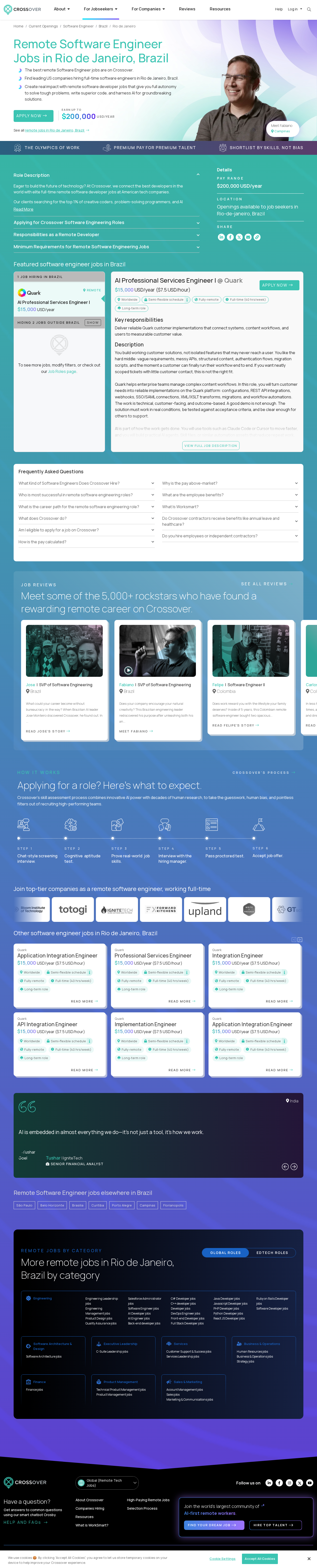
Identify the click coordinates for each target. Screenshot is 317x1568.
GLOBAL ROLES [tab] (225, 1252)
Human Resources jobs (252, 1351)
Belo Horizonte (52, 1205)
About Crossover (90, 1500)
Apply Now (275, 285)
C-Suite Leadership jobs (112, 1351)
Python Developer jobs (228, 1313)
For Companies (146, 9)
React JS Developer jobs (229, 1318)
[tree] (87, 512)
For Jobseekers (99, 9)
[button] (107, 175)
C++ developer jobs (183, 1303)
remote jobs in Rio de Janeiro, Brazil (55, 130)
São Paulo (24, 1205)
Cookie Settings (223, 1558)
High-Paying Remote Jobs (148, 1500)
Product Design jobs (98, 1318)
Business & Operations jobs (255, 1356)
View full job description (211, 445)
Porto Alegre (122, 1205)
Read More (23, 209)
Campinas (147, 1205)
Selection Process (142, 1508)
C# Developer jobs (183, 1298)
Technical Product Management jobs (121, 1389)
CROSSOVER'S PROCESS (262, 772)
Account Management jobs (184, 1389)
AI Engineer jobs (139, 1318)
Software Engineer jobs (143, 1308)
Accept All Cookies (260, 1558)
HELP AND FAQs (23, 1522)
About (60, 9)
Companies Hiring (90, 1508)
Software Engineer (78, 26)
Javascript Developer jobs (230, 1303)
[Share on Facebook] (230, 237)
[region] (158, 1559)
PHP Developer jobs (226, 1308)
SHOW (93, 322)
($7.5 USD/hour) (173, 290)
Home (19, 26)
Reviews (187, 9)
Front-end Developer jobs (187, 1318)
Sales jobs (173, 1394)
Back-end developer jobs (144, 1323)
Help (279, 9)
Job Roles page (62, 371)
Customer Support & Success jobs (188, 1351)
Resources (220, 9)
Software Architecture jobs (43, 1356)
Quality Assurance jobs (100, 1323)
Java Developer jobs (226, 1298)
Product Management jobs (114, 1394)
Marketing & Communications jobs (189, 1399)
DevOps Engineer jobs (185, 1313)
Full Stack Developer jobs (187, 1323)
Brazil (103, 26)
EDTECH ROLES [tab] (272, 1252)
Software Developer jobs (272, 1308)
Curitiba (97, 1205)
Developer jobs (180, 1308)
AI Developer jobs (139, 1313)
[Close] (309, 1558)
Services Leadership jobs (182, 1356)
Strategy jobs (245, 1361)
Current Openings (43, 26)
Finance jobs (34, 1389)
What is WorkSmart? (92, 1525)
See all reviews (265, 584)
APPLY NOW (29, 115)
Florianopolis (173, 1205)
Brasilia (77, 1205)
